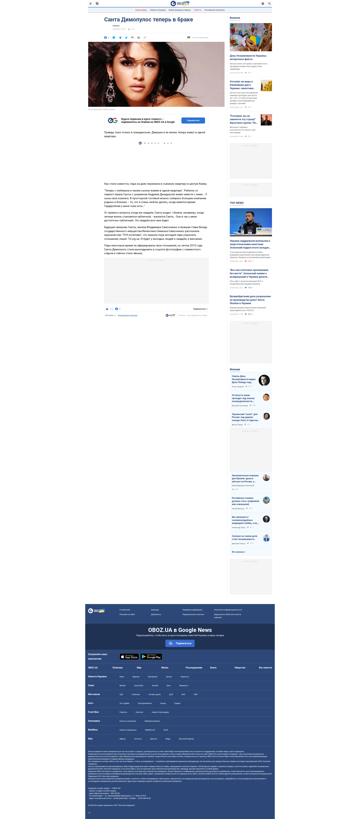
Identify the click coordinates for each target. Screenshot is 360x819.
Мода (168, 739)
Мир (139, 667)
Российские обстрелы (214, 10)
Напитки (139, 712)
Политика (117, 667)
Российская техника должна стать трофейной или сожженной (245, 501)
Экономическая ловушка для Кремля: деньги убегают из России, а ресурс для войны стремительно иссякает (245, 478)
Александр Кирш (238, 528)
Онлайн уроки (154, 694)
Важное (235, 17)
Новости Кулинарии (160, 712)
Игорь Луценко (238, 387)
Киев (122, 677)
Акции (163, 703)
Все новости (265, 667)
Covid (165, 730)
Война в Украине (158, 10)
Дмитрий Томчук (238, 544)
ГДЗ (121, 694)
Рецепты (123, 712)
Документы (156, 614)
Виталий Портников (240, 406)
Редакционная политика (127, 315)
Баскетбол (138, 685)
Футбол (123, 685)
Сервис (177, 703)
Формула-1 (184, 685)
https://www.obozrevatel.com (181, 751)
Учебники (135, 694)
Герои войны (141, 10)
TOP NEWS (237, 203)
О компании (125, 610)
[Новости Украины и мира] (170, 316)
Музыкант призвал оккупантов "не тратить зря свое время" (242, 130)
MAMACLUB (150, 730)
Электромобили (145, 703)
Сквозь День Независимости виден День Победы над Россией (244, 379)
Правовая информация (192, 610)
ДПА (171, 694)
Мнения (235, 369)
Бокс (169, 685)
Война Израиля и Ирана (180, 10)
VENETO (197, 10)
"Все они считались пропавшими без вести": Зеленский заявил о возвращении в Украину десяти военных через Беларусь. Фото (249, 273)
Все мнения (238, 552)
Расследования (194, 667)
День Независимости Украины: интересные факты (248, 57)
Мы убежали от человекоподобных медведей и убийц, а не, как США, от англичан (244, 520)
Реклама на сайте (127, 614)
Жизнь (164, 667)
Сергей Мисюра (238, 509)
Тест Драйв (124, 703)
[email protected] (120, 798)
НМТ (196, 694)
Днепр (169, 677)
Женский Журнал (186, 739)
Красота (153, 739)
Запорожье (153, 677)
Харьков (135, 677)
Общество (240, 667)
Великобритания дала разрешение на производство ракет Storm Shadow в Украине (250, 300)
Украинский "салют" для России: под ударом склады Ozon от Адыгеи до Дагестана (245, 417)
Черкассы (184, 677)
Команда (155, 610)
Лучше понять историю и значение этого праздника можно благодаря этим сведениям (248, 66)
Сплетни (116, 26)
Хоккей (155, 685)
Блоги (213, 667)
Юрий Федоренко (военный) (243, 486)
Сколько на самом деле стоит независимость (244, 538)
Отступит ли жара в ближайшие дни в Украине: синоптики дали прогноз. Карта (242, 85)
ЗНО (183, 694)
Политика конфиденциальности (228, 610)
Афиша (123, 739)
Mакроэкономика (152, 721)
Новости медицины (128, 730)
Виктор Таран (237, 425)
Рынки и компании (128, 721)
